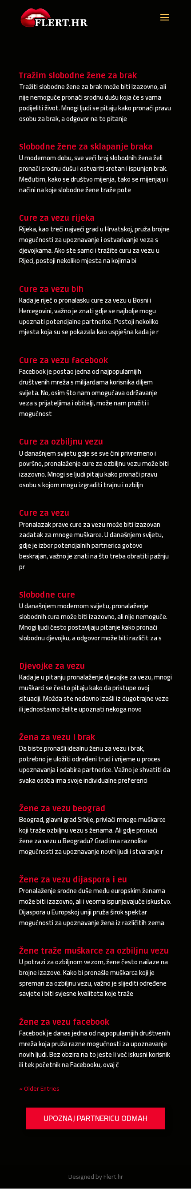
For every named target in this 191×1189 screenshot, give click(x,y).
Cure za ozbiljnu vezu (61, 442)
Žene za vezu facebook (64, 1022)
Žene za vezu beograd (62, 808)
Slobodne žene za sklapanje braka (86, 147)
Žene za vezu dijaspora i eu (73, 880)
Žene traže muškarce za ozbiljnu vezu (94, 951)
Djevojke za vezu (52, 666)
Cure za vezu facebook (63, 360)
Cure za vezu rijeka (57, 218)
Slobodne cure (47, 595)
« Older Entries (39, 1088)
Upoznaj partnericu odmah (95, 1118)
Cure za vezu (44, 513)
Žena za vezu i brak (57, 737)
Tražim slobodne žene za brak (78, 76)
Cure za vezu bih (51, 289)
